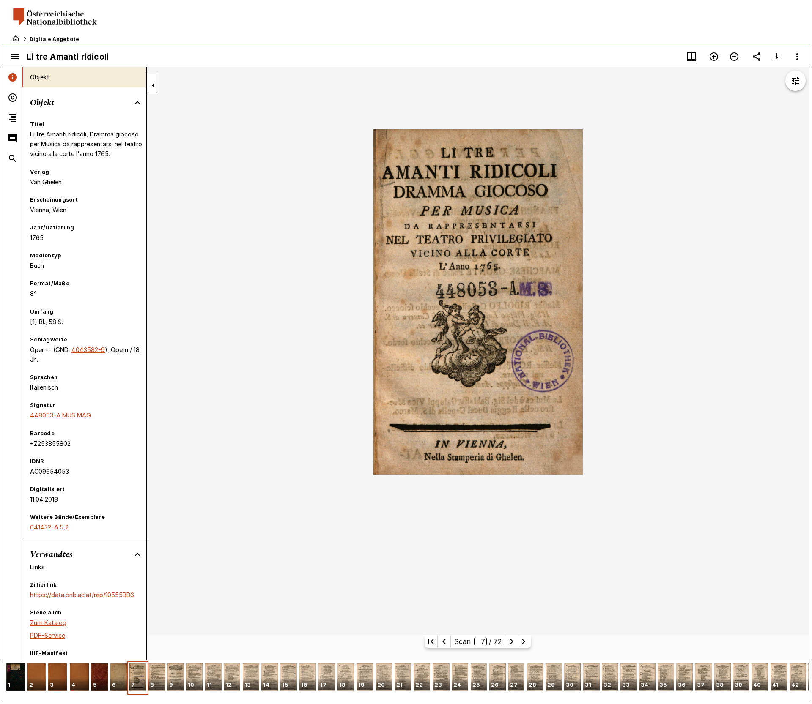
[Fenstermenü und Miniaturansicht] (691, 56)
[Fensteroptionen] (797, 56)
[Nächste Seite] (511, 641)
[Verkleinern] (734, 56)
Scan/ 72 (478, 641)
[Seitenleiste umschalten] (15, 56)
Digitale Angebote (54, 39)
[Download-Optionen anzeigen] (777, 56)
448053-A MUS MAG (60, 415)
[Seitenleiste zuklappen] (153, 85)
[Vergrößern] (714, 56)
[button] (15, 678)
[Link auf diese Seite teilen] (756, 56)
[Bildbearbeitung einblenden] (795, 81)
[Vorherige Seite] (444, 641)
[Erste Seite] (431, 641)
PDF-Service (47, 635)
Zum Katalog (48, 622)
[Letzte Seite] (524, 641)
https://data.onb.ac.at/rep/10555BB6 (82, 594)
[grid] (406, 681)
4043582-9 (88, 349)
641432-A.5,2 (49, 527)
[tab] (13, 77)
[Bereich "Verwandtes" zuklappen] (137, 554)
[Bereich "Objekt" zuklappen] (137, 102)
